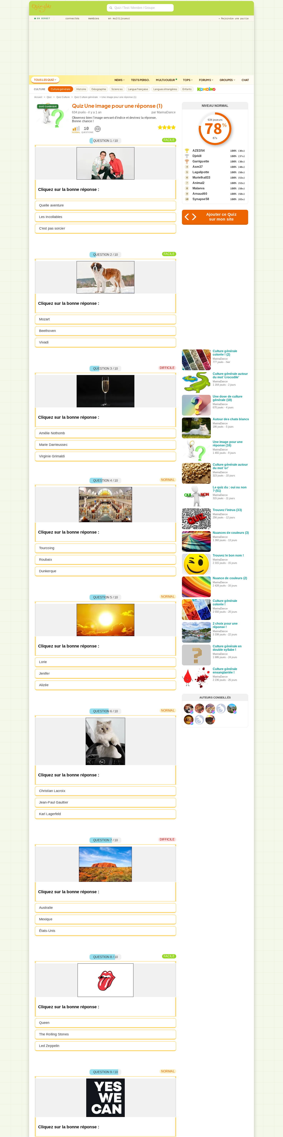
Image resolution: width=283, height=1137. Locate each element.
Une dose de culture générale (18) (228, 398)
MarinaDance (166, 112)
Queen (44, 1023)
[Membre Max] (192, 712)
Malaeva (199, 188)
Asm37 (198, 166)
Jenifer (44, 673)
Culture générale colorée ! (225, 602)
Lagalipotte (201, 172)
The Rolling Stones (54, 1034)
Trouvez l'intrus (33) (227, 510)
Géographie (98, 89)
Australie (46, 908)
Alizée (44, 685)
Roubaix (45, 559)
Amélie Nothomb (52, 433)
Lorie (43, 662)
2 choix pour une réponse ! (225, 625)
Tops (187, 80)
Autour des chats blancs (231, 419)
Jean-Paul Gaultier (53, 802)
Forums (205, 80)
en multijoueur (118, 18)
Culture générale (60, 89)
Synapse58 (201, 199)
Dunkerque (47, 571)
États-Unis (47, 931)
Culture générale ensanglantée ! (225, 670)
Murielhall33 (201, 177)
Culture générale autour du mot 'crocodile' (230, 375)
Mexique (45, 919)
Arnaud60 (200, 193)
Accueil (38, 97)
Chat (245, 80)
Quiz (49, 97)
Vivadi (44, 342)
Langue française (138, 89)
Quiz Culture (63, 97)
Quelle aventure (51, 205)
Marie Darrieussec (53, 445)
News (119, 80)
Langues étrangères (165, 89)
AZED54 (199, 150)
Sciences (117, 89)
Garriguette (201, 161)
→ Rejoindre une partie (234, 18)
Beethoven (47, 331)
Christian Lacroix (52, 791)
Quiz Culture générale (86, 97)
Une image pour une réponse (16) (228, 443)
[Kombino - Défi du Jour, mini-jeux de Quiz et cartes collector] (205, 89)
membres (93, 18)
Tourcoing (46, 548)
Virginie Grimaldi (52, 456)
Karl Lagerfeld (50, 814)
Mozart (44, 319)
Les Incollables (50, 217)
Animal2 (199, 183)
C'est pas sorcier (52, 228)
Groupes (226, 80)
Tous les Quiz (44, 79)
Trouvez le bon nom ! (228, 555)
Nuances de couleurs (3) (231, 532)
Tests (140, 80)
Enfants (187, 89)
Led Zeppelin (49, 1046)
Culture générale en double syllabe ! (227, 648)
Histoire (81, 89)
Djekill (197, 156)
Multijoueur (165, 80)
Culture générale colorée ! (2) (225, 352)
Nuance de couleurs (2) (230, 578)
